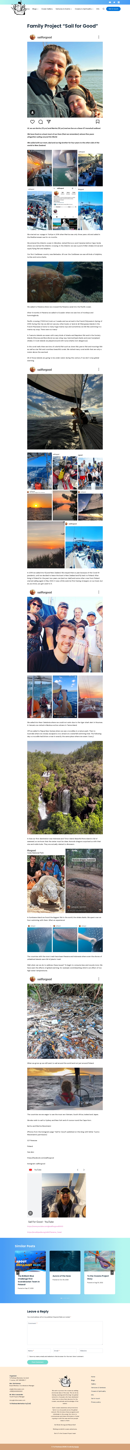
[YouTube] (110, 2)
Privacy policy (96, 1402)
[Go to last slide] (17, 1272)
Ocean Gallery (47, 9)
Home (27, 9)
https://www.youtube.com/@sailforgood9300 (45, 1226)
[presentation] (30, 1261)
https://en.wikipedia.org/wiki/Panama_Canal (44, 1232)
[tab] (61, 1298)
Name (31, 1351)
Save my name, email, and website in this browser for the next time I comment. (56, 1356)
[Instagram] (119, 2)
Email (57, 1351)
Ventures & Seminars (98, 1388)
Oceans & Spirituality (98, 1391)
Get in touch (113, 9)
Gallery (93, 1384)
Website (83, 1351)
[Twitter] (114, 2)
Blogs (93, 1380)
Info (97, 9)
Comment (32, 1323)
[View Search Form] (103, 9)
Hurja (76, 1447)
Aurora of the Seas (62, 1276)
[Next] (112, 1272)
